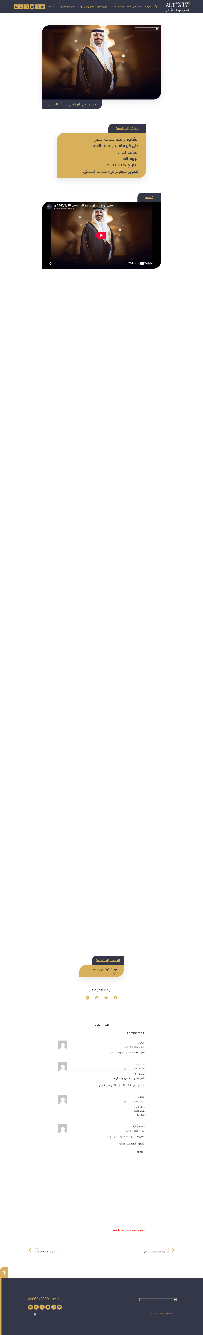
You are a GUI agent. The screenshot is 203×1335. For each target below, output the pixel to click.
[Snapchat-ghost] (53, 1307)
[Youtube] (47, 1307)
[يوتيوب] (32, 6)
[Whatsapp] (36, 1307)
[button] (115, 997)
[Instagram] (42, 1307)
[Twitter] (59, 1307)
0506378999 (38, 1298)
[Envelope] (30, 1307)
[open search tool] (156, 6)
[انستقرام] (26, 6)
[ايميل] (16, 6)
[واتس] (21, 6)
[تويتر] (42, 6)
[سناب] (37, 6)
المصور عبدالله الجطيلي (177, 10)
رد (144, 1047)
